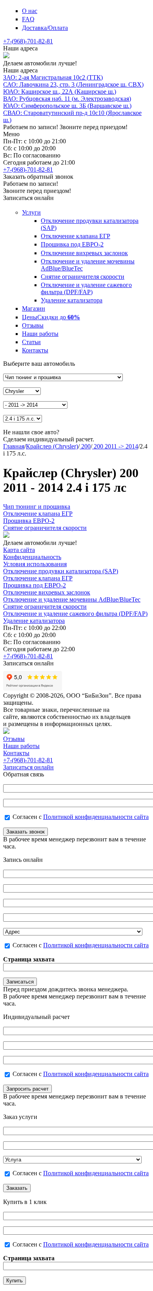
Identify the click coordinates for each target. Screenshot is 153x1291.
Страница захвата (29, 959)
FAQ (28, 19)
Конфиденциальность (32, 557)
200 (85, 446)
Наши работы (40, 333)
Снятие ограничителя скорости (82, 276)
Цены (51, 317)
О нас (29, 10)
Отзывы (33, 325)
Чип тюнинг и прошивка (36, 506)
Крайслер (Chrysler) (52, 446)
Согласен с (81, 816)
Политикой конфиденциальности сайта (96, 816)
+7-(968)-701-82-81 (28, 41)
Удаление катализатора (71, 300)
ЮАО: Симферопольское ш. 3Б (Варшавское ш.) (67, 105)
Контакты (35, 350)
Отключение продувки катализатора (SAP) (60, 571)
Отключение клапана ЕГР (75, 236)
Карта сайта (19, 549)
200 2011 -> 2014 (115, 446)
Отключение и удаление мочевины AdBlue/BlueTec (71, 599)
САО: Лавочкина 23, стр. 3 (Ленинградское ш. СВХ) (73, 84)
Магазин (33, 308)
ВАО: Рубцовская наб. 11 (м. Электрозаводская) (67, 98)
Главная (13, 446)
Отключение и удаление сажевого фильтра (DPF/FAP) (86, 288)
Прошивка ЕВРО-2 (29, 520)
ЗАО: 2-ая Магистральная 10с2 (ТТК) (53, 77)
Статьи (31, 342)
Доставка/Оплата (45, 27)
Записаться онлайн (28, 767)
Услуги (31, 212)
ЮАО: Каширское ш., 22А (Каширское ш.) (59, 91)
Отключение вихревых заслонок (84, 253)
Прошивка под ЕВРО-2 (72, 244)
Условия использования (35, 564)
